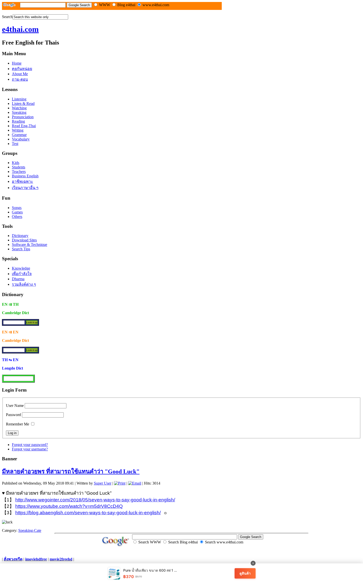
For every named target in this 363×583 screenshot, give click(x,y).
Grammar (19, 135)
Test (15, 143)
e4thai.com (20, 29)
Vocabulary (21, 139)
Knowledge (21, 268)
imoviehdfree (36, 559)
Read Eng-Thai (24, 126)
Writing (17, 130)
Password (13, 415)
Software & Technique (29, 244)
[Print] (119, 483)
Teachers (19, 171)
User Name (15, 405)
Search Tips (21, 249)
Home (16, 63)
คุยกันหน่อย (22, 69)
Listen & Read (23, 103)
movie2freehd (61, 559)
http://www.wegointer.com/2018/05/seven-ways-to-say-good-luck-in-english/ (95, 499)
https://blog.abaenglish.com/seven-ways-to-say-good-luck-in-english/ (88, 512)
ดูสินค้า (245, 573)
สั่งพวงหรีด (13, 559)
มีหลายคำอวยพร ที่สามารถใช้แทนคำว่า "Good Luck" (71, 471)
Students (18, 167)
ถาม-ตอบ (20, 79)
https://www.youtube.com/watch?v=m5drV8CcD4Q (69, 506)
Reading (18, 121)
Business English (25, 176)
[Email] (134, 483)
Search (7, 17)
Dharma (18, 279)
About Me (20, 74)
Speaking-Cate (29, 530)
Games (17, 212)
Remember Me (17, 424)
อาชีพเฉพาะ (22, 181)
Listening (19, 99)
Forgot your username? (30, 449)
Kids (15, 163)
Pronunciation (23, 117)
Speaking (19, 112)
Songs (16, 208)
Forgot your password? (30, 445)
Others (17, 216)
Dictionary (20, 235)
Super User (102, 483)
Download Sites (24, 240)
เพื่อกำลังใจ (22, 274)
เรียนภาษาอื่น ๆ (25, 188)
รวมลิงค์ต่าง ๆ (24, 284)
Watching (19, 108)
